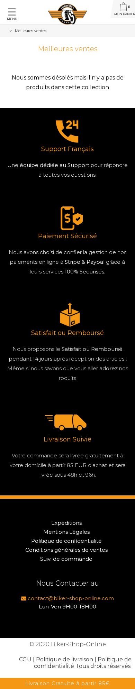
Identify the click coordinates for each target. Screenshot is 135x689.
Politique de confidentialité (66, 541)
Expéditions (66, 523)
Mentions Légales (66, 532)
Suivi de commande (66, 559)
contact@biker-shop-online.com (70, 598)
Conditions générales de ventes (66, 550)
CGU (25, 659)
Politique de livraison (64, 659)
